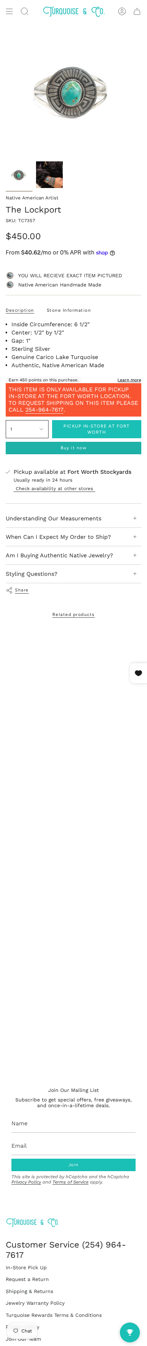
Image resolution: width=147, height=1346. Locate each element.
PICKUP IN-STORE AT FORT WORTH (97, 429)
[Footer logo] (32, 1222)
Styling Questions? (31, 573)
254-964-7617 (44, 409)
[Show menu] (9, 11)
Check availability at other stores (54, 488)
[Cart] (137, 11)
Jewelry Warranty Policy (35, 1303)
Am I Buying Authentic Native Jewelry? (59, 555)
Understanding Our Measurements (53, 518)
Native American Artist (32, 197)
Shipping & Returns (29, 1291)
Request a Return (27, 1279)
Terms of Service (70, 1182)
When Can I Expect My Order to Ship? (58, 536)
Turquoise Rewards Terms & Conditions (54, 1315)
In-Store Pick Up (26, 1267)
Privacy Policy (26, 1182)
